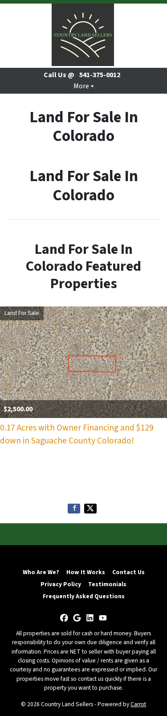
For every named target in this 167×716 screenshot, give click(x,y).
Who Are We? (41, 572)
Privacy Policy (61, 584)
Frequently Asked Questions (84, 596)
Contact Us (128, 572)
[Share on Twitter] (90, 508)
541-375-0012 (99, 75)
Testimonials (107, 584)
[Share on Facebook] (74, 508)
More (81, 86)
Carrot (138, 704)
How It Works (85, 572)
